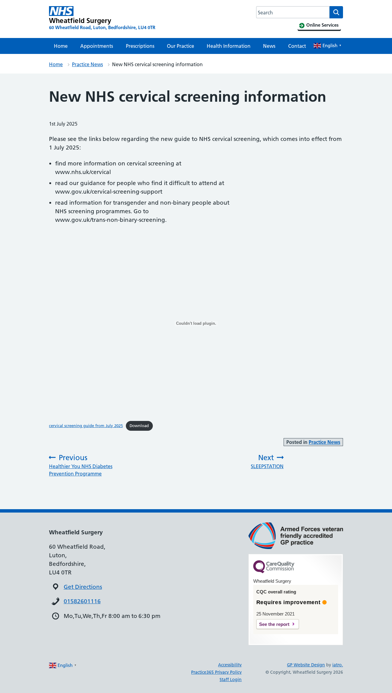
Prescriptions (140, 46)
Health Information (229, 46)
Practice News (87, 64)
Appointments (96, 46)
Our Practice (180, 46)
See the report (274, 624)
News (269, 46)
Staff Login (231, 679)
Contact (297, 46)
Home (61, 46)
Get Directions (83, 586)
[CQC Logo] (273, 571)
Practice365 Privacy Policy (216, 672)
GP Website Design (306, 665)
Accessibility (230, 665)
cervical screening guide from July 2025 (86, 425)
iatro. (337, 665)
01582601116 (82, 601)
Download (139, 425)
